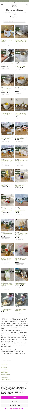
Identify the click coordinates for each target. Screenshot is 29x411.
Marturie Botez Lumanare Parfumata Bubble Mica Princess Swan (6, 309)
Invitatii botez (4, 367)
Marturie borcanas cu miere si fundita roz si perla (21, 138)
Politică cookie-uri (8, 408)
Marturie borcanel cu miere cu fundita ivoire (21, 161)
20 (20, 319)
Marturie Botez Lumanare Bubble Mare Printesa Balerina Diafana (21, 259)
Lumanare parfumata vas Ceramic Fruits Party (20, 89)
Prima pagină (6, 13)
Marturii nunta (4, 369)
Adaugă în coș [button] (5, 45)
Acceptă (14, 397)
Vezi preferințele (14, 405)
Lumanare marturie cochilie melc (7, 64)
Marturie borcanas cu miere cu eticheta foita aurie (7, 138)
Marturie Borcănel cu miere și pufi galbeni (7, 185)
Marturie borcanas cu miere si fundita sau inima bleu (7, 161)
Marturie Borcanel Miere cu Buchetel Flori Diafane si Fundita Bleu (21, 235)
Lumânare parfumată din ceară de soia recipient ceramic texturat (6, 90)
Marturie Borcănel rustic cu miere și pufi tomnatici (7, 259)
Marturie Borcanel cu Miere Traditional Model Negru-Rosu (7, 210)
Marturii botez (4, 372)
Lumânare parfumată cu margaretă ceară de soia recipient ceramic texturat (20, 65)
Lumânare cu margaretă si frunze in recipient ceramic (21, 41)
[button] (27, 383)
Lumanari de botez (5, 379)
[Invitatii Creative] (14, 4)
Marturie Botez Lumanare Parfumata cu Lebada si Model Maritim (21, 309)
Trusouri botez (4, 377)
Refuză (14, 401)
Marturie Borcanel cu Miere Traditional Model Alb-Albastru (21, 185)
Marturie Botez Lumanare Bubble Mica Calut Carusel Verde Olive (7, 284)
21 (22, 319)
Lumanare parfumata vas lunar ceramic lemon (6, 114)
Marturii (15, 13)
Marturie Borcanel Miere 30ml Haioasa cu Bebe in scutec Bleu (20, 210)
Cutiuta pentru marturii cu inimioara (6, 41)
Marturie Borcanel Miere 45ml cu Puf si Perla (6, 234)
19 (17, 319)
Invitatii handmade (5, 374)
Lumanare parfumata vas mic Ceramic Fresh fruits (20, 114)
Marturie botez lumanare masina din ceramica (20, 284)
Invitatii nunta (4, 364)
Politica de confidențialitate (18, 408)
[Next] (25, 319)
